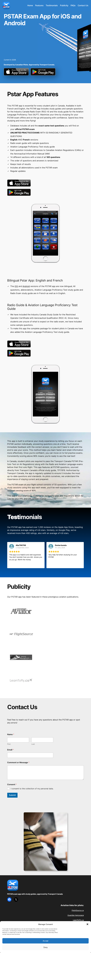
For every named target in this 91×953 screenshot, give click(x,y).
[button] (87, 924)
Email (10, 750)
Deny (45, 947)
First (9, 744)
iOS (16, 286)
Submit (12, 795)
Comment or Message (18, 762)
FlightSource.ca (78, 910)
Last (33, 744)
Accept (45, 941)
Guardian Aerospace (76, 915)
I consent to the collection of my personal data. (32, 788)
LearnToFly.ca (78, 920)
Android (26, 286)
